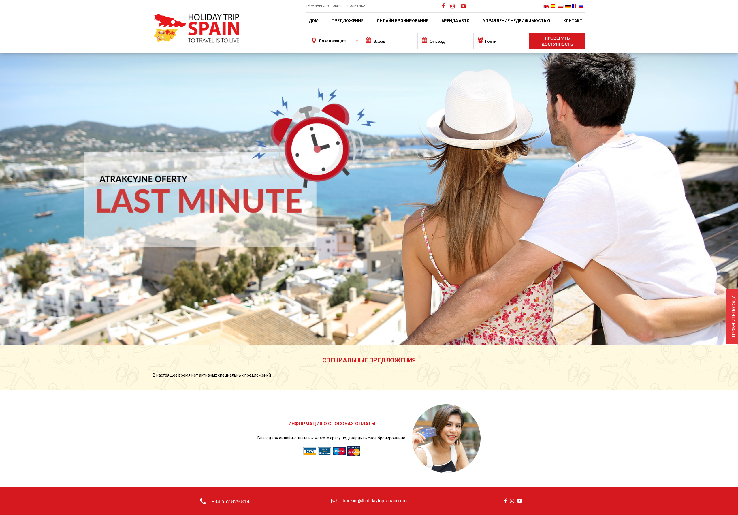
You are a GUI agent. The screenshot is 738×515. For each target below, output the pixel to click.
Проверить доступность (557, 41)
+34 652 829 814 (231, 501)
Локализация (332, 40)
